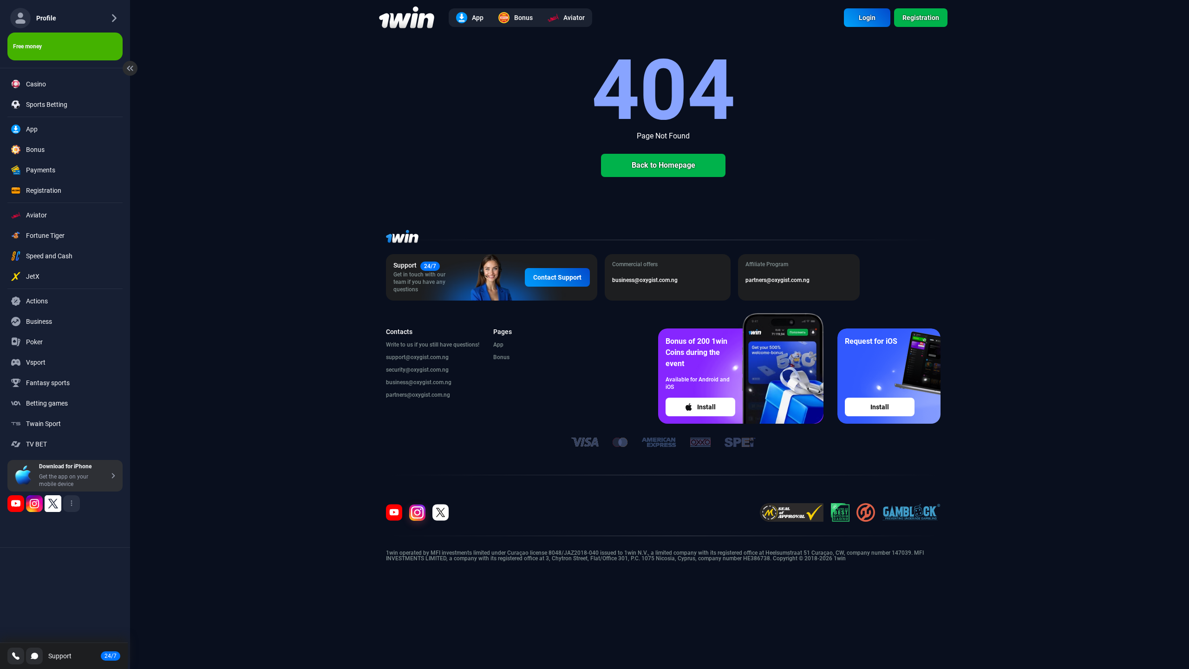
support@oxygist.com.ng (417, 357)
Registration (920, 17)
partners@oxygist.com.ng (418, 395)
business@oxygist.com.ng (418, 382)
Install (706, 407)
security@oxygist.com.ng (417, 370)
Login (867, 17)
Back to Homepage (663, 165)
